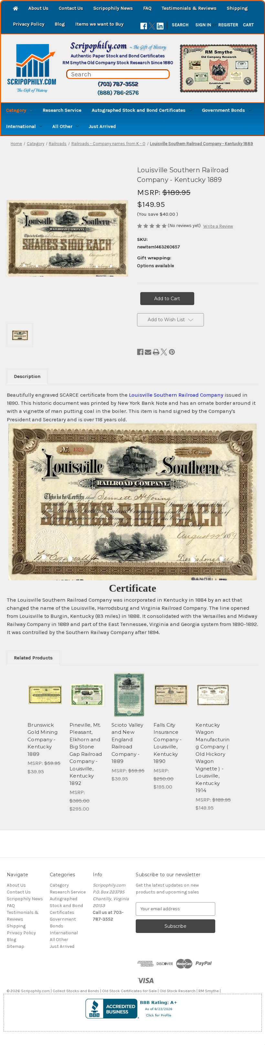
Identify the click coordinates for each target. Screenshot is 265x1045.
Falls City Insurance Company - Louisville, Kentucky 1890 (168, 743)
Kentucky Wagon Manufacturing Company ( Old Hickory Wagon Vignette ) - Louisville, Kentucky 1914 (212, 758)
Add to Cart (45, 703)
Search (180, 25)
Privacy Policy (28, 24)
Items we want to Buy (99, 24)
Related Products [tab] (33, 658)
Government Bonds (223, 110)
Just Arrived (102, 126)
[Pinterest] (172, 352)
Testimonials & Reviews (189, 8)
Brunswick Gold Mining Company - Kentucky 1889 (42, 739)
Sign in (203, 25)
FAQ (147, 8)
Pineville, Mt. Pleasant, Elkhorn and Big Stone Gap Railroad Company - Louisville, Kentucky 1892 (85, 754)
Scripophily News (113, 8)
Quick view (45, 687)
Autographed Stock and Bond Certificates (139, 110)
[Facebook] (143, 26)
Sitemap (15, 946)
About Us (38, 8)
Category (16, 110)
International (21, 126)
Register (228, 25)
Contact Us (71, 8)
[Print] (156, 352)
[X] (152, 26)
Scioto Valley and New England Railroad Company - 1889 (127, 743)
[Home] (15, 9)
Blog (60, 24)
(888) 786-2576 (118, 92)
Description (27, 376)
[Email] (148, 352)
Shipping (237, 8)
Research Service (62, 110)
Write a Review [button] (218, 226)
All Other (62, 126)
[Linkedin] (160, 26)
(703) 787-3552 (118, 83)
